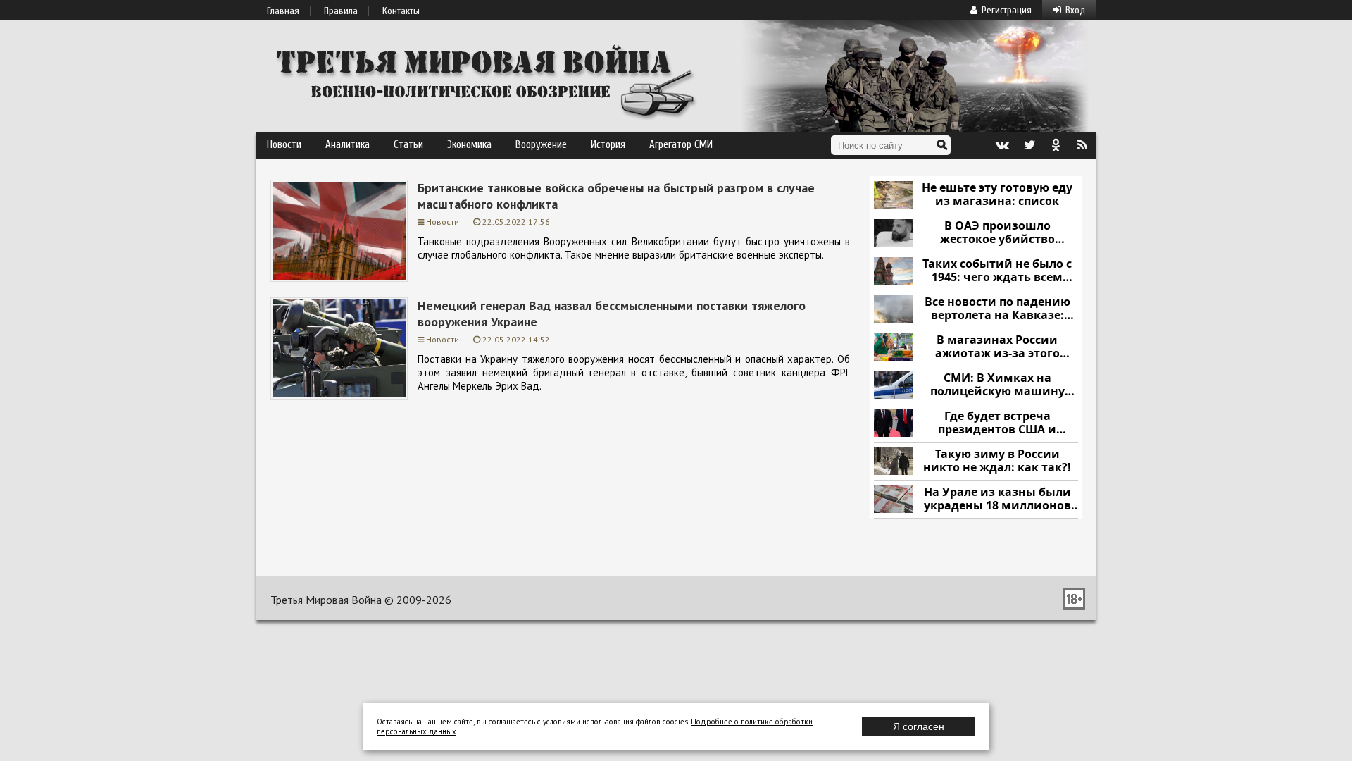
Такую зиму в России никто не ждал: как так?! (997, 461)
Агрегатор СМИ (681, 145)
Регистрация (1007, 10)
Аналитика (347, 145)
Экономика (469, 145)
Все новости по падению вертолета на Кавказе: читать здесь (997, 309)
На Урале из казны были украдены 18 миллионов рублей (997, 499)
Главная (283, 11)
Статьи (408, 145)
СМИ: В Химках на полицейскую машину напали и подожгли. (997, 385)
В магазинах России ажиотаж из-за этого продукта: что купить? (997, 347)
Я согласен (918, 726)
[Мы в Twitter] (1028, 145)
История (608, 145)
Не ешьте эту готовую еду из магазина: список (997, 195)
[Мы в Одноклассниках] (1055, 145)
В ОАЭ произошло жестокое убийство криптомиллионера (997, 233)
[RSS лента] (1082, 145)
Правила (341, 11)
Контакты (401, 11)
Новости (284, 145)
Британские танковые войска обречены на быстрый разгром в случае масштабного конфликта (616, 196)
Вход (1075, 10)
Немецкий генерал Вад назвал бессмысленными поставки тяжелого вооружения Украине (612, 313)
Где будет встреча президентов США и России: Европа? (997, 423)
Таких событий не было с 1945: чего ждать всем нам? (997, 271)
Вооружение (541, 145)
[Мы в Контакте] (1002, 145)
